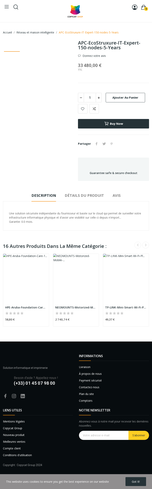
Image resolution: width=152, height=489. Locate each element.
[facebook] (5, 396)
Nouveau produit (14, 435)
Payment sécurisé (90, 380)
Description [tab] (43, 195)
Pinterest (111, 144)
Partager (96, 144)
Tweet (104, 144)
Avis (117, 195)
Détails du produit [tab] (84, 195)
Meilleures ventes (14, 441)
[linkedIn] (22, 396)
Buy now (116, 124)
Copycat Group (12, 428)
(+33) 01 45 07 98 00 (34, 383)
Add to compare (94, 108)
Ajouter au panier (125, 97)
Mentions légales (14, 421)
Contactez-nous (89, 387)
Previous (137, 245)
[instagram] (14, 396)
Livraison (84, 367)
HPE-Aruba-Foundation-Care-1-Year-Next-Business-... (26, 307)
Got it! (136, 481)
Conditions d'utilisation (17, 455)
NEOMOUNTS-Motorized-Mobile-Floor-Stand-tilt (76, 307)
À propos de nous (90, 374)
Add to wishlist (82, 108)
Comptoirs (85, 400)
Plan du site (86, 394)
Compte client (12, 448)
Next (145, 245)
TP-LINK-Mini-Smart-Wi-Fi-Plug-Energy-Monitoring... (126, 307)
